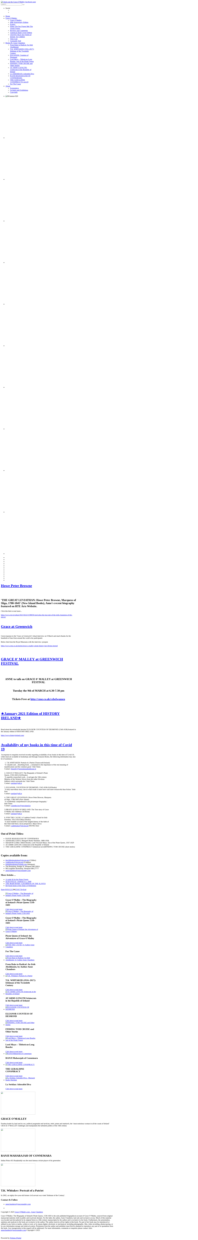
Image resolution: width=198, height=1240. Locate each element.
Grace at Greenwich (16, 626)
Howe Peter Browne (16, 586)
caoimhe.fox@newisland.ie (21, 806)
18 (21, 889)
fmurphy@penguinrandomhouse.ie (23, 769)
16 (18, 889)
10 (7, 889)
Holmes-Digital (15, 1238)
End (24, 889)
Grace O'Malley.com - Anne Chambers (29, 1212)
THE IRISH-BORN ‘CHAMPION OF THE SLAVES (26, 884)
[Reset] (23, 4)
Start (2, 889)
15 (16, 889)
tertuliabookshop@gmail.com (16, 864)
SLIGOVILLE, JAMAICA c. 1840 (18, 881)
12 (10, 889)
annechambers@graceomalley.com (18, 871)
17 (20, 889)
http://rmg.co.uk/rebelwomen (47, 699)
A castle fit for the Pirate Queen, (17, 879)
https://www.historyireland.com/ (12, 735)
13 (12, 889)
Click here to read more (14, 909)
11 (9, 889)
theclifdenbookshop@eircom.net (17, 860)
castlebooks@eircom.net (20, 826)
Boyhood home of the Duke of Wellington (21, 886)
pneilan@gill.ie (16, 783)
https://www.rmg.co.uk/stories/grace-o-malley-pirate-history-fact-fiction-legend (29, 646)
